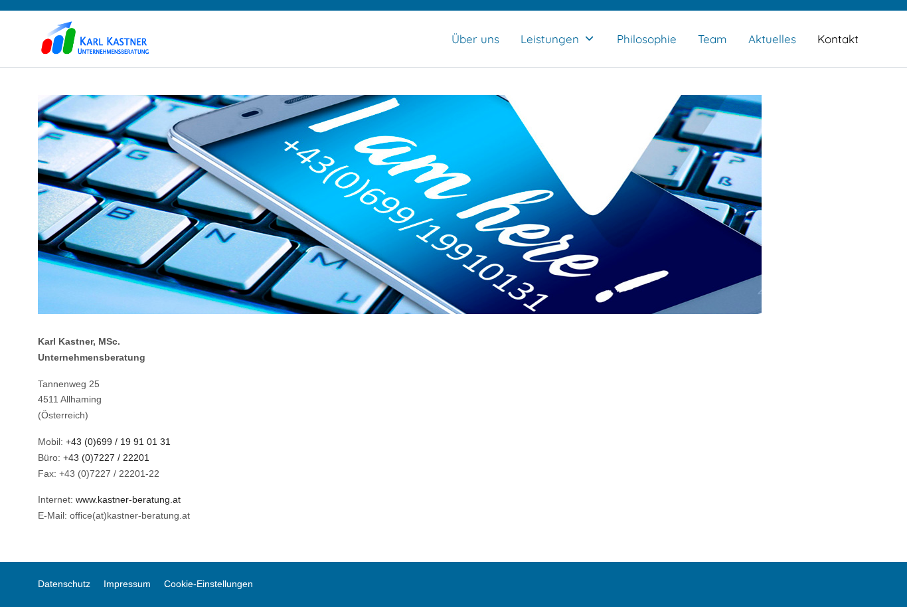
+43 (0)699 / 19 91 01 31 (118, 441)
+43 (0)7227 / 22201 (106, 457)
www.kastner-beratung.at (128, 499)
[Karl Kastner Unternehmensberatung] (95, 38)
